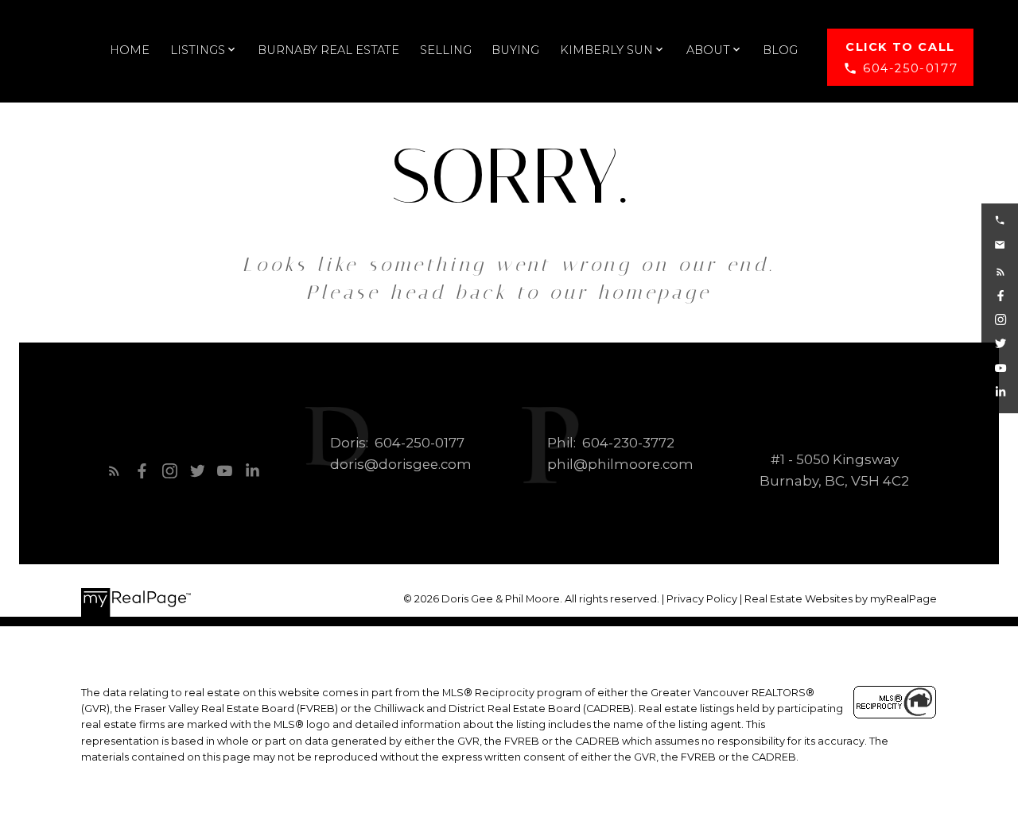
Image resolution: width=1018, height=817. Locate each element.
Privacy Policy (701, 599)
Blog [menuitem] (780, 50)
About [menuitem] (708, 50)
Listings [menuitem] (197, 50)
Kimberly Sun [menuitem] (606, 50)
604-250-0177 (910, 68)
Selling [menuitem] (446, 50)
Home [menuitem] (130, 50)
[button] (900, 58)
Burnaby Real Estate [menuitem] (328, 50)
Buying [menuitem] (515, 50)
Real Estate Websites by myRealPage (840, 599)
